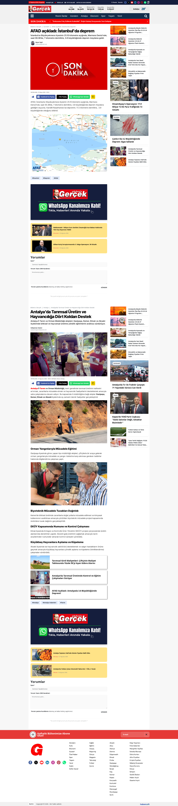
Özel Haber (73, 754)
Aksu (111, 746)
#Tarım (62, 603)
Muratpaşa (113, 792)
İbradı (112, 769)
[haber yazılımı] (144, 804)
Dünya (91, 754)
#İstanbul (35, 178)
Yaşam (71, 760)
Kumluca (113, 786)
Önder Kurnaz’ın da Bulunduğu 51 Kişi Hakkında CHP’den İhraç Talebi (79, 21)
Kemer (112, 775)
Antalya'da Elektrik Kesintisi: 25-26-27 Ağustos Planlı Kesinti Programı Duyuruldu (136, 41)
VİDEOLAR (60, 2)
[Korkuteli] (129, 371)
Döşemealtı (114, 754)
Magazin (92, 757)
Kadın (71, 766)
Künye (132, 769)
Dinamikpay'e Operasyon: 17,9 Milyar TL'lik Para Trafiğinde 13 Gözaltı (127, 107)
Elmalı (112, 757)
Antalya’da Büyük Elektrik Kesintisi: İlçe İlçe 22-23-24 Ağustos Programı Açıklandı (137, 30)
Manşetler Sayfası (136, 749)
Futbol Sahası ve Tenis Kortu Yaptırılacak (136, 431)
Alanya (112, 749)
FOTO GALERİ (71, 2)
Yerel (71, 763)
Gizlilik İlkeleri (135, 775)
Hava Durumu (135, 766)
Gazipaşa (113, 763)
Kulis (71, 746)
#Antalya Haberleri (49, 603)
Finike (112, 760)
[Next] (147, 21)
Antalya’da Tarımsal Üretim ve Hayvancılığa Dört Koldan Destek (136, 151)
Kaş (111, 772)
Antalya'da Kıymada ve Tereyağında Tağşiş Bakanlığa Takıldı (136, 52)
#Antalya (35, 603)
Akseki (112, 743)
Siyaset (72, 751)
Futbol (91, 763)
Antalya (46, 308)
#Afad (56, 178)
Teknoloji (92, 760)
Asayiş (91, 749)
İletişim (132, 772)
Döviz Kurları (134, 754)
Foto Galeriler (135, 746)
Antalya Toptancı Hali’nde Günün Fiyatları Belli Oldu (137, 161)
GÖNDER (104, 287)
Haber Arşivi (134, 777)
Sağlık (91, 743)
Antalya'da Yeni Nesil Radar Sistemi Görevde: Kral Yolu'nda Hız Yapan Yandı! (136, 62)
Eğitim (91, 746)
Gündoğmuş (114, 766)
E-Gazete (114, 2)
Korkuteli (113, 783)
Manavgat (113, 789)
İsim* (33, 261)
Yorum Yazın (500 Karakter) (40, 269)
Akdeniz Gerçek (35, 27)
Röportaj (92, 751)
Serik (111, 795)
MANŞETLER (49, 2)
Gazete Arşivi (135, 780)
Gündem (46, 27)
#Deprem (46, 178)
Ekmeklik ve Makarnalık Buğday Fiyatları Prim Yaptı (137, 73)
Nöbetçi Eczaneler (136, 763)
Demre (112, 751)
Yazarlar (120, 2)
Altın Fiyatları (135, 757)
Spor (71, 757)
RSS (32, 804)
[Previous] (49, 21)
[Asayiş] (129, 90)
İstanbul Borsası (135, 751)
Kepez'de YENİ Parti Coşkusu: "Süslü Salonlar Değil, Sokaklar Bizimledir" (127, 419)
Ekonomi (72, 749)
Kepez (112, 777)
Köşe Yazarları (135, 743)
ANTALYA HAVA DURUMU (83, 2)
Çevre (91, 766)
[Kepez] (129, 403)
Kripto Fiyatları (135, 760)
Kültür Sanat (73, 769)
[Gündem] (129, 125)
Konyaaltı (113, 780)
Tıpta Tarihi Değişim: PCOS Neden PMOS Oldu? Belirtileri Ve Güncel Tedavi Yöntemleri (137, 443)
